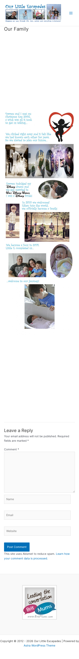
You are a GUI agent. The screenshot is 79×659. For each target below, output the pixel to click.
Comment (11, 449)
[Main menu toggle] (71, 13)
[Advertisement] (39, 73)
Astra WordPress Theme (39, 645)
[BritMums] (39, 602)
